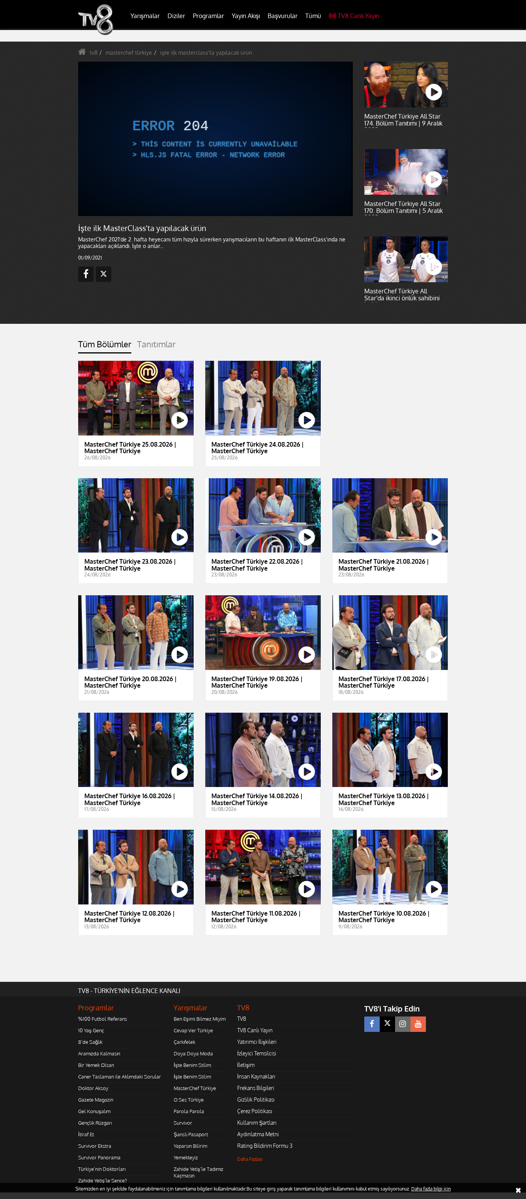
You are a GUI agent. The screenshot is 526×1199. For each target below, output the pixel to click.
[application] (215, 139)
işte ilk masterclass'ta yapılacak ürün (206, 52)
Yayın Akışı (246, 16)
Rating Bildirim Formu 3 (265, 1145)
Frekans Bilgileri (255, 1088)
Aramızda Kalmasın (99, 1053)
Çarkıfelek (184, 1042)
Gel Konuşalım (94, 1111)
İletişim (246, 1065)
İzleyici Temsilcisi (256, 1053)
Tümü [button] (313, 16)
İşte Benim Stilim (192, 1065)
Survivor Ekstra (94, 1146)
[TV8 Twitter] (387, 1024)
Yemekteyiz (186, 1157)
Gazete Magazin (95, 1100)
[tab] (104, 346)
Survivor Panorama (99, 1157)
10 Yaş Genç (91, 1030)
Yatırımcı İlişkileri (256, 1041)
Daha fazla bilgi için (431, 1189)
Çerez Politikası (254, 1111)
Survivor (183, 1123)
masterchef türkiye (129, 52)
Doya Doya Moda (193, 1053)
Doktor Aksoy (93, 1088)
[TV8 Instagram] (402, 1024)
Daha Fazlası (250, 1159)
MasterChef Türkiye (195, 1088)
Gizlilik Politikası (256, 1099)
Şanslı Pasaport (191, 1134)
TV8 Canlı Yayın (358, 16)
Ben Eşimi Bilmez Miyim (200, 1019)
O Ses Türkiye (189, 1100)
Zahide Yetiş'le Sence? (102, 1180)
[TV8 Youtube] (418, 1024)
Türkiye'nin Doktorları (102, 1169)
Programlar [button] (208, 16)
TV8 (241, 1018)
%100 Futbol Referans (102, 1019)
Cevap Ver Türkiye (193, 1030)
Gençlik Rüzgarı (95, 1123)
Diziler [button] (176, 16)
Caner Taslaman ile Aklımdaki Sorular (119, 1076)
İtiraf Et (86, 1134)
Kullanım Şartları (256, 1122)
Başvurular (283, 16)
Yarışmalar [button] (145, 16)
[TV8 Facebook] (372, 1024)
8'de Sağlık (90, 1042)
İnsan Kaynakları (256, 1076)
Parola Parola (189, 1111)
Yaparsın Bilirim (190, 1146)
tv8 (93, 52)
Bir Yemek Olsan (96, 1065)
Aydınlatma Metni (258, 1134)
